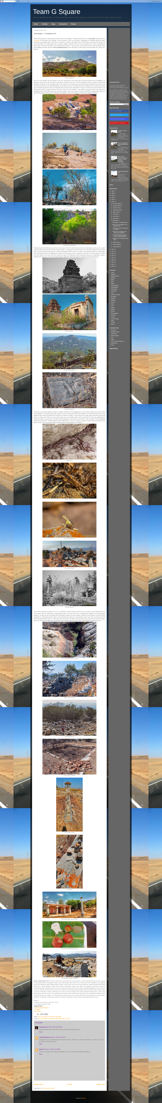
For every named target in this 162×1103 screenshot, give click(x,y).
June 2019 (115, 216)
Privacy (73, 24)
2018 (112, 249)
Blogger (84, 1098)
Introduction (63, 24)
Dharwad (113, 298)
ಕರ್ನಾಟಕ (113, 322)
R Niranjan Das (43, 1027)
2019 (112, 201)
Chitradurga (114, 291)
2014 (112, 258)
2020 (112, 199)
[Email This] (41, 1014)
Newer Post (38, 1084)
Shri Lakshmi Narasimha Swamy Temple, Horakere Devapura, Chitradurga (122, 159)
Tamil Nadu (51, 1016)
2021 (112, 197)
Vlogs (53, 24)
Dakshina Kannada (115, 294)
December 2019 (117, 203)
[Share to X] (44, 1014)
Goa (112, 337)
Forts (39, 1016)
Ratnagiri (37, 1009)
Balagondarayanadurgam (42, 1007)
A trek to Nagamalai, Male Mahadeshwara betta (123, 144)
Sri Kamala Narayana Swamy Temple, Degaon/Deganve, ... (120, 235)
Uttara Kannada (115, 318)
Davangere (113, 296)
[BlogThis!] (42, 1014)
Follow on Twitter (117, 114)
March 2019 (116, 242)
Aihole (112, 272)
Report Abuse (114, 348)
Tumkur (113, 317)
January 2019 (116, 246)
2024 (112, 191)
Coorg (112, 292)
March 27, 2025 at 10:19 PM (52, 1049)
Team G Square (56, 11)
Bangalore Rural (115, 276)
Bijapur (112, 283)
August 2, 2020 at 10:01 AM (57, 1037)
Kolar (112, 305)
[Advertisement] (119, 54)
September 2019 (117, 210)
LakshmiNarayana (44, 1037)
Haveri (112, 304)
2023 (112, 193)
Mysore (113, 311)
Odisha (112, 339)
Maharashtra (114, 343)
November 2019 (117, 205)
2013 (112, 260)
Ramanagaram (114, 313)
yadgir (112, 320)
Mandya (113, 309)
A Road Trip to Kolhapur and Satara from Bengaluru (119, 232)
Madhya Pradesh (115, 332)
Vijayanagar (58, 1016)
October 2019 (116, 207)
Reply (40, 1032)
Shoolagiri (36, 40)
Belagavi (113, 278)
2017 (112, 251)
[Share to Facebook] (45, 1014)
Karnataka (113, 330)
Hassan (113, 302)
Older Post (101, 1084)
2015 (112, 255)
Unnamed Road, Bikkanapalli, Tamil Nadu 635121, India (54, 1018)
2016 (112, 253)
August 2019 (116, 212)
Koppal (112, 307)
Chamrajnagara (114, 285)
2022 (112, 195)
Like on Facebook (116, 110)
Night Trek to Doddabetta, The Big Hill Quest (119, 225)
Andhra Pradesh (115, 335)
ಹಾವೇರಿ (112, 324)
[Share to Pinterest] (47, 1014)
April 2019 (115, 220)
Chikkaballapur (114, 287)
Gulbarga (113, 300)
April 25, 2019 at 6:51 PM (55, 1027)
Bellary (112, 279)
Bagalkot (113, 274)
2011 (112, 264)
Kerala (112, 345)
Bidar (112, 281)
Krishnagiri (38, 1011)
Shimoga (113, 315)
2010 (112, 266)
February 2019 (116, 244)
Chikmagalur (114, 289)
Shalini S (41, 1049)
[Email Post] (37, 1014)
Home (36, 24)
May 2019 (115, 218)
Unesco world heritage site (117, 341)
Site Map (44, 24)
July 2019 (115, 214)
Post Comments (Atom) (48, 1088)
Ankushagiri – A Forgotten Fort (119, 222)
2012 (112, 262)
